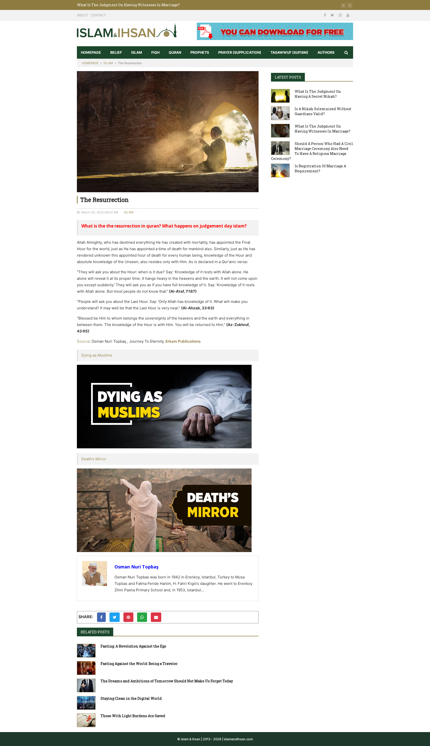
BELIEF (116, 52)
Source (83, 341)
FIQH (155, 52)
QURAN (175, 52)
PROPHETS (199, 52)
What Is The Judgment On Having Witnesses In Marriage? (128, 4)
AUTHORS (326, 52)
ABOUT (82, 15)
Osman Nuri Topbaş (136, 567)
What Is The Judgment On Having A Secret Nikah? (318, 94)
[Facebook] (325, 15)
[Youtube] (347, 15)
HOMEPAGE (91, 52)
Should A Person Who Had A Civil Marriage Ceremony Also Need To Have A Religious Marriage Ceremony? (312, 151)
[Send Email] (156, 617)
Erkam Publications (183, 341)
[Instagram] (341, 15)
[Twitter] (333, 15)
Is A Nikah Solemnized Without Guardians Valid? (323, 111)
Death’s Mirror (93, 459)
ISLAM (136, 52)
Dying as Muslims (96, 355)
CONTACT (98, 15)
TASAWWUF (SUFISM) (289, 52)
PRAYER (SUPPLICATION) (239, 52)
